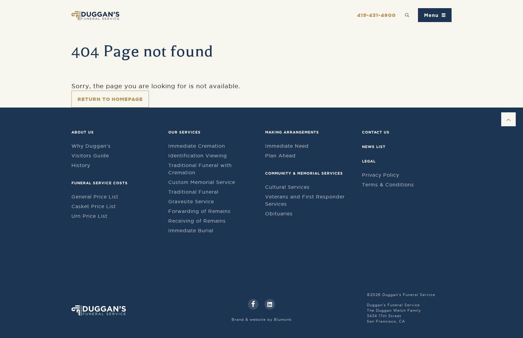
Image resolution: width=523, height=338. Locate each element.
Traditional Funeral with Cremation (200, 169)
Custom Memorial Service (201, 182)
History (80, 165)
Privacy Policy (380, 175)
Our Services (184, 132)
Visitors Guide (90, 155)
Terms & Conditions (388, 184)
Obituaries (279, 213)
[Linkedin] (270, 304)
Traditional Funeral (193, 192)
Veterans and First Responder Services (305, 200)
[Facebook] (253, 304)
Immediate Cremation (196, 146)
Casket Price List (93, 206)
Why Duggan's (91, 146)
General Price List (94, 196)
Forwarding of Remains (199, 211)
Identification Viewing (197, 155)
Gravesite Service (191, 201)
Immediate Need (287, 146)
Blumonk (283, 319)
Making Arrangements (292, 132)
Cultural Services (287, 187)
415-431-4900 (376, 15)
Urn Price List (89, 216)
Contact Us (376, 132)
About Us (82, 132)
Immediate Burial (190, 230)
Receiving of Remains (197, 221)
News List (374, 147)
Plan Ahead (280, 155)
